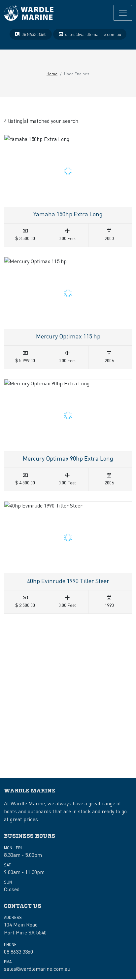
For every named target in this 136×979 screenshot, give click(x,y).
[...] (28, 13)
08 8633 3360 (34, 34)
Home (52, 73)
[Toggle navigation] (123, 13)
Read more (68, 191)
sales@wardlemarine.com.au (93, 34)
